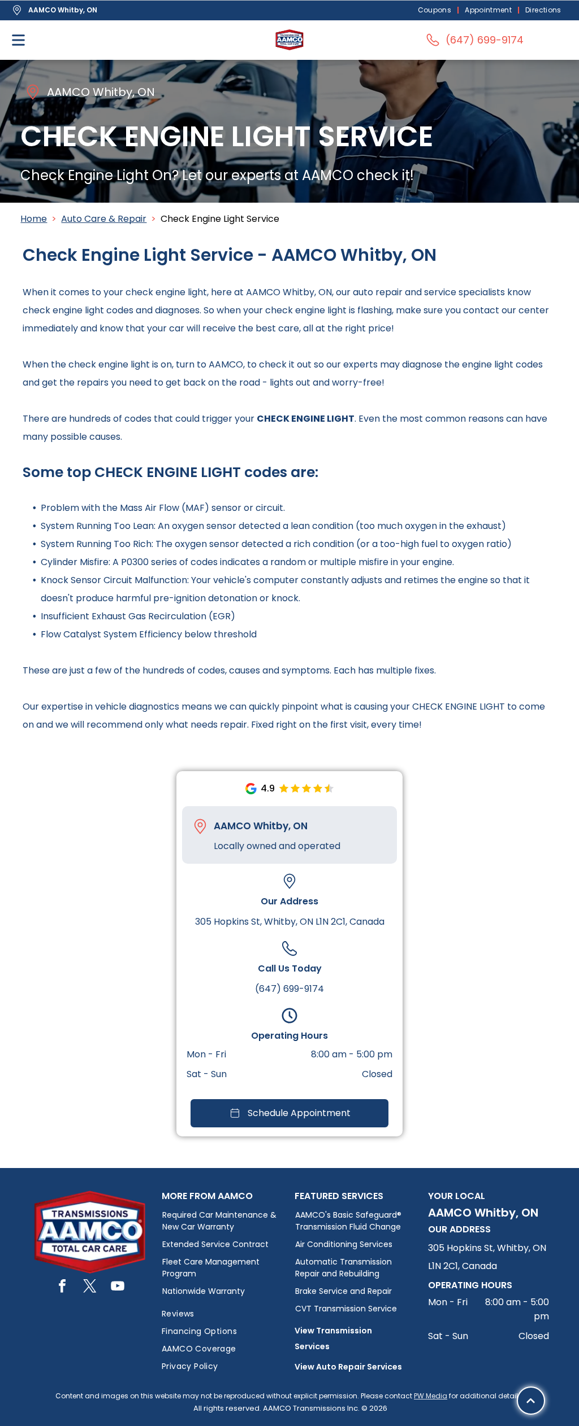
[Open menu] (18, 40)
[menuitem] (436, 10)
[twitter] (89, 1287)
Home (33, 218)
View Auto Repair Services (348, 1366)
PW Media (430, 1396)
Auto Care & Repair (103, 218)
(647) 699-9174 (289, 988)
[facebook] (62, 1287)
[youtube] (117, 1287)
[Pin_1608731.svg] (200, 826)
